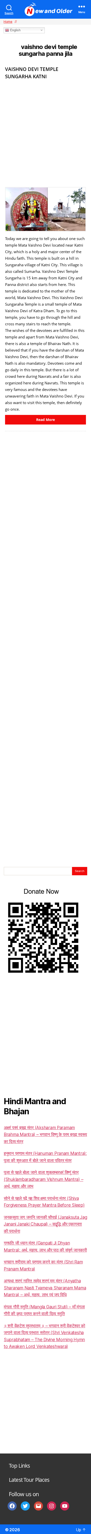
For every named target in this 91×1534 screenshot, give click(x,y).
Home (8, 21)
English (14, 30)
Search (79, 871)
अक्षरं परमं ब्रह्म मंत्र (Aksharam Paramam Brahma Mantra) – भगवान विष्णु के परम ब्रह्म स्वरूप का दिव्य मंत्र (45, 1134)
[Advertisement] (45, 131)
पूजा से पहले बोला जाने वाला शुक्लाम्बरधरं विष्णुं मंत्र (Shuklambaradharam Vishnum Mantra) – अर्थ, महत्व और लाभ (43, 1179)
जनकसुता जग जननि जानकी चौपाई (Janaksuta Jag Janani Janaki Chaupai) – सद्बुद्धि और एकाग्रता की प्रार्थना (45, 1224)
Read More (45, 419)
